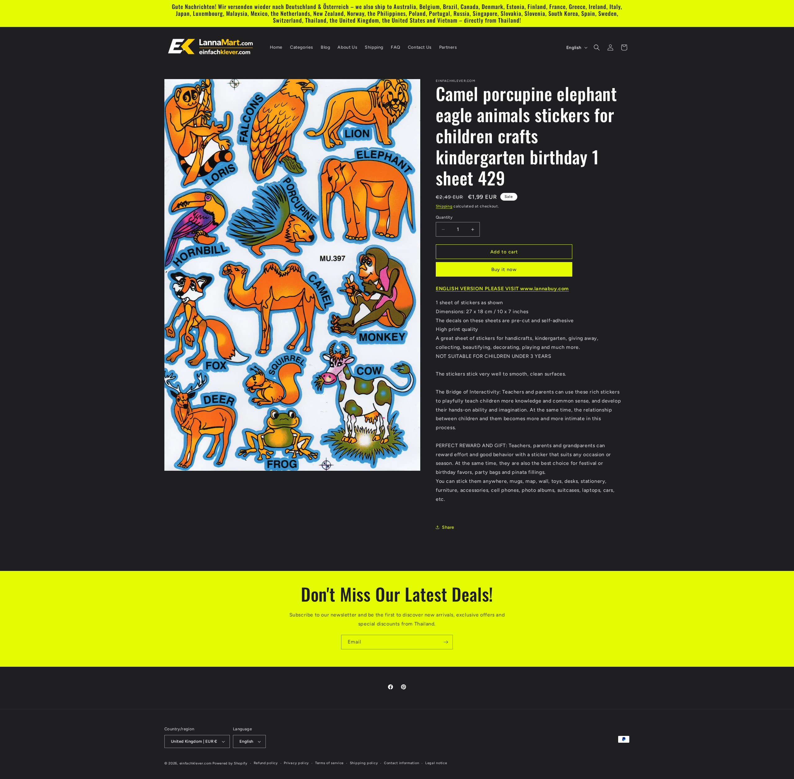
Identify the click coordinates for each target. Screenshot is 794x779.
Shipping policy (364, 763)
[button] (597, 47)
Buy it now (504, 269)
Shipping (444, 206)
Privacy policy (296, 763)
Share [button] (448, 527)
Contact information (401, 763)
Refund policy (266, 763)
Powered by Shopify (230, 763)
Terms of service (329, 763)
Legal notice (436, 763)
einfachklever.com (196, 763)
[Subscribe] (446, 642)
